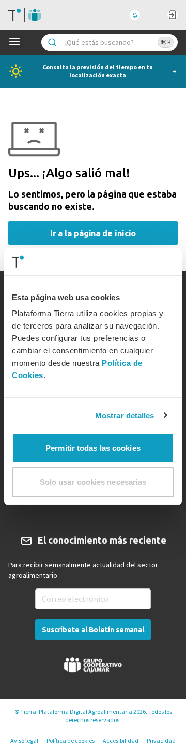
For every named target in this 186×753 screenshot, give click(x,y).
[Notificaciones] (135, 15)
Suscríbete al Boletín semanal (93, 630)
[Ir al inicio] (24, 15)
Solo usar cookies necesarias (93, 481)
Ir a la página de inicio (93, 233)
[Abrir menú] (16, 42)
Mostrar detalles (124, 415)
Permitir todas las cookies (93, 448)
